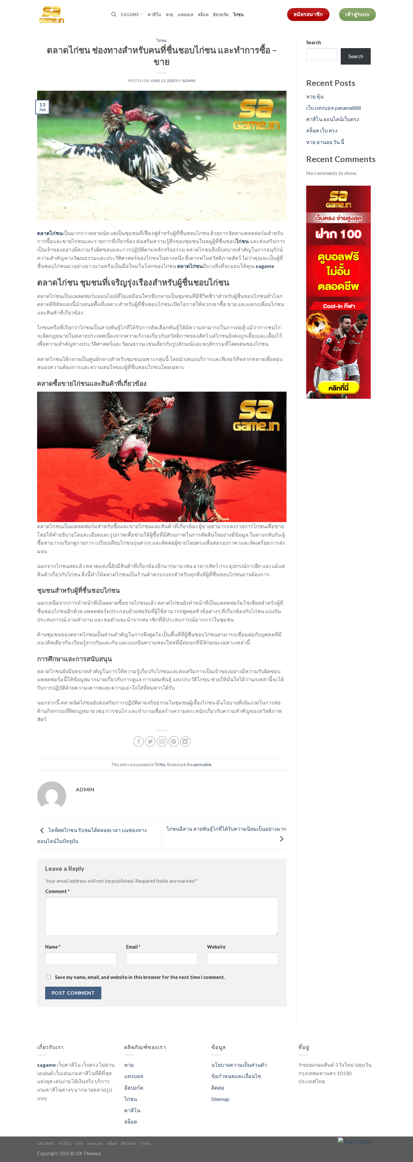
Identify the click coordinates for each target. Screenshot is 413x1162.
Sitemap (220, 1099)
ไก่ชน (238, 14)
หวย (170, 14)
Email (133, 947)
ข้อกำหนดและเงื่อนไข (236, 1076)
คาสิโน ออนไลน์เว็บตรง (332, 119)
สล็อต (203, 14)
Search (313, 42)
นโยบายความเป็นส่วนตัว (239, 1065)
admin (189, 80)
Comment (57, 891)
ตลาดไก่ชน (50, 233)
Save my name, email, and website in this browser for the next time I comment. (140, 977)
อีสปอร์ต (221, 14)
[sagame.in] (69, 14)
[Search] (113, 14)
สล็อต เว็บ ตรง (321, 130)
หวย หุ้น (315, 96)
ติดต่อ (217, 1088)
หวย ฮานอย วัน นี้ (325, 142)
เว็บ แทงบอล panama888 (333, 108)
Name (52, 947)
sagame (130, 14)
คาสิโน (154, 14)
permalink (202, 764)
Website (216, 947)
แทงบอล (185, 14)
